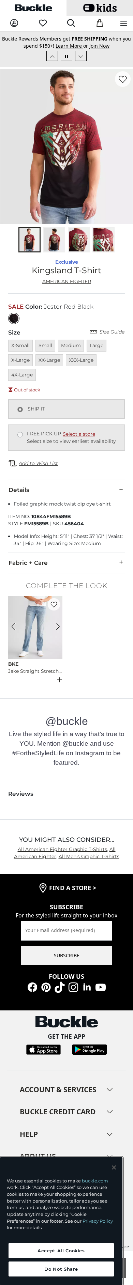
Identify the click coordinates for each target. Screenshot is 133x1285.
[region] (61, 1221)
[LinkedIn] (87, 987)
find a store (72, 888)
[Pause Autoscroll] (66, 56)
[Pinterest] (46, 987)
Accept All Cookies (61, 1250)
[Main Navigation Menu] (123, 23)
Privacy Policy (98, 1221)
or (72, 46)
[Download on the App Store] (43, 1049)
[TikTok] (59, 987)
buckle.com (95, 1180)
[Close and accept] (113, 1167)
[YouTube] (100, 987)
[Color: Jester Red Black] (14, 318)
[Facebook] (32, 987)
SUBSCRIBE (66, 955)
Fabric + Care (28, 562)
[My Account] (14, 23)
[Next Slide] (81, 56)
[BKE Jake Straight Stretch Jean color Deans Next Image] (54, 627)
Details (19, 489)
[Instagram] (73, 987)
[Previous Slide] (52, 56)
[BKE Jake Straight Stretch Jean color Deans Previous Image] (16, 627)
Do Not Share (61, 1269)
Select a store (79, 434)
